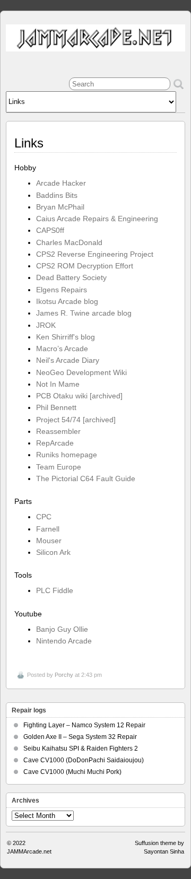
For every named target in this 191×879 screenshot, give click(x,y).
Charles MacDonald (69, 242)
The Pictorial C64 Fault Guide (85, 478)
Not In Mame (58, 384)
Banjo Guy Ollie (62, 629)
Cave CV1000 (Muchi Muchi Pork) (72, 772)
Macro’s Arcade (62, 348)
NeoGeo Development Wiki (81, 372)
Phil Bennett (56, 407)
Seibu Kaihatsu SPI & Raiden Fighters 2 (80, 748)
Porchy (64, 675)
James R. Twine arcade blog (84, 313)
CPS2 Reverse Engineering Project (94, 254)
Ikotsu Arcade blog (67, 301)
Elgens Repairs (61, 289)
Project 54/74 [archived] (76, 419)
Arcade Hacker (61, 183)
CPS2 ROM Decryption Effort (84, 266)
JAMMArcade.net (29, 851)
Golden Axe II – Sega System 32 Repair (80, 737)
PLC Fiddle (54, 590)
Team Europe (58, 467)
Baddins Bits (56, 195)
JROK (46, 325)
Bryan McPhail (60, 207)
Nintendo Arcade (64, 641)
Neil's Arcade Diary (67, 360)
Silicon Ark (53, 552)
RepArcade (55, 443)
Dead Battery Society (71, 277)
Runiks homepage (66, 454)
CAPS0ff (50, 230)
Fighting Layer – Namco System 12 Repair (84, 725)
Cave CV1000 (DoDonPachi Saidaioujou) (83, 760)
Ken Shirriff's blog (65, 337)
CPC (43, 516)
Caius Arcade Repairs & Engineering (97, 218)
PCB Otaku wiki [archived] (79, 395)
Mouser (49, 540)
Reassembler (58, 431)
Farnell (47, 529)
